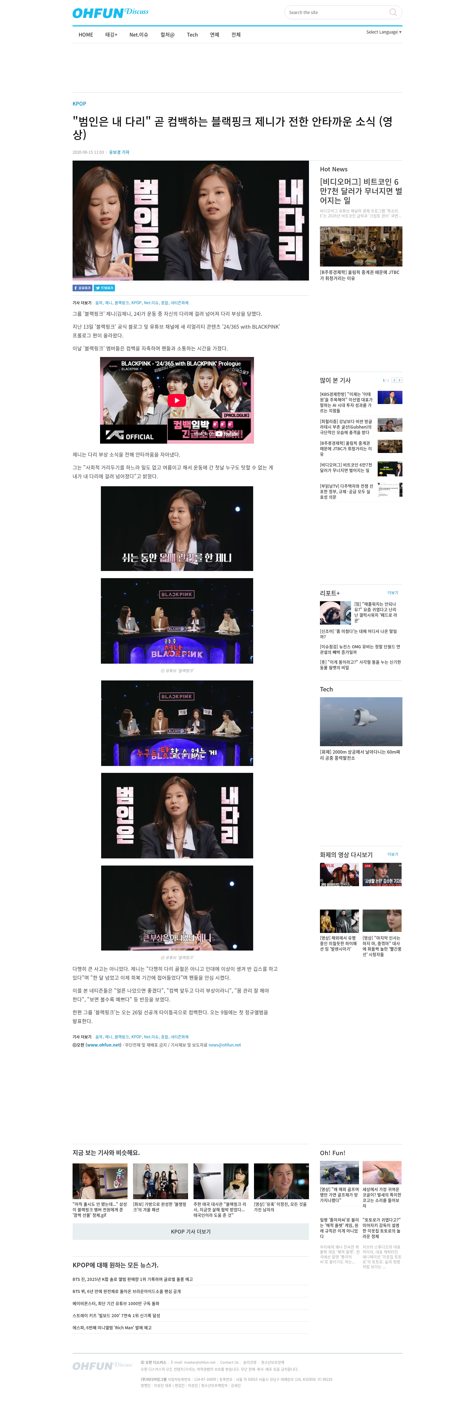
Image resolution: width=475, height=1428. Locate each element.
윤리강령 (250, 1362)
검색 (395, 12)
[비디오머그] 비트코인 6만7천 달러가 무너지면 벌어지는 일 (361, 191)
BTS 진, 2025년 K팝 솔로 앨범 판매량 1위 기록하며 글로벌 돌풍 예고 (133, 1279)
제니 (108, 302)
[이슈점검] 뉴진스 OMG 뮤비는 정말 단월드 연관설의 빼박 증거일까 (360, 649)
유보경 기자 (119, 152)
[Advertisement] (237, 73)
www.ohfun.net (103, 1045)
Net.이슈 (151, 302)
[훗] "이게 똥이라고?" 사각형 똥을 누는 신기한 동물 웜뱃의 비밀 (360, 665)
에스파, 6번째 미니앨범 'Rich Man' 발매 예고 (112, 1328)
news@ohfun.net (225, 1045)
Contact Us (230, 1362)
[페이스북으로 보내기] (82, 289)
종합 (164, 302)
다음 (399, 380)
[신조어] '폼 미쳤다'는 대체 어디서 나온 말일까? (358, 634)
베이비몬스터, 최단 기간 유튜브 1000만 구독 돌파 (116, 1303)
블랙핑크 (122, 302)
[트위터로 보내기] (104, 289)
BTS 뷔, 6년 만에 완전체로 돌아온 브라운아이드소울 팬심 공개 (127, 1291)
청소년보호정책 (272, 1362)
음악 (99, 302)
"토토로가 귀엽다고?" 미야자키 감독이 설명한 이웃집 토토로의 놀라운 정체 (382, 1228)
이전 (394, 380)
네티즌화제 (180, 302)
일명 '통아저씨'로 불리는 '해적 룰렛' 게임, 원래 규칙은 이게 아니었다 (339, 1228)
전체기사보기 (390, 1367)
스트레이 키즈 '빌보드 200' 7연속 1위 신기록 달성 (116, 1315)
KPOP (79, 103)
